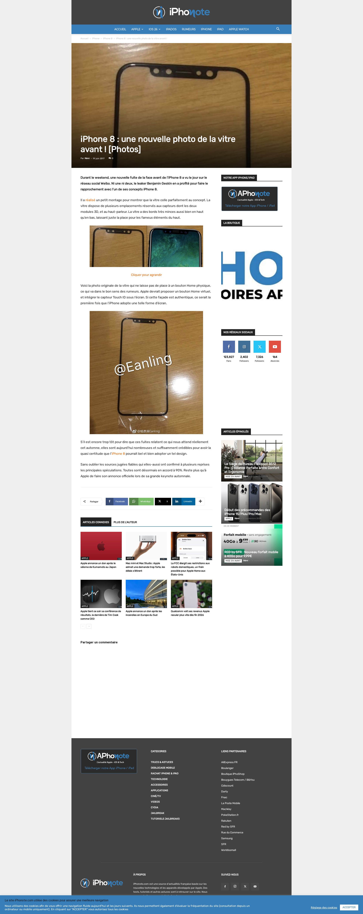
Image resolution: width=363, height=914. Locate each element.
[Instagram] (235, 886)
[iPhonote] (181, 12)
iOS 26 (153, 29)
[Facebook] (225, 887)
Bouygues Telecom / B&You (237, 779)
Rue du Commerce (232, 832)
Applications (159, 790)
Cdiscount (227, 785)
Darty (224, 791)
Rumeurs (189, 29)
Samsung (227, 838)
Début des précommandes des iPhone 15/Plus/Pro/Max (247, 512)
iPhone (206, 29)
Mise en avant (233, 476)
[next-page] (89, 626)
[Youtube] (255, 887)
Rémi (87, 158)
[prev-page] (83, 626)
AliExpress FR (229, 762)
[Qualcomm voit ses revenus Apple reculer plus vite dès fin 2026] (191, 594)
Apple (135, 29)
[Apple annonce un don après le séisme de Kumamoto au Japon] (101, 546)
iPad (220, 29)
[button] (277, 29)
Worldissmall (228, 850)
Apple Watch (239, 29)
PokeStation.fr (230, 815)
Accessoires (159, 784)
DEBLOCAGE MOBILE (163, 767)
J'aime (229, 342)
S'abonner (274, 342)
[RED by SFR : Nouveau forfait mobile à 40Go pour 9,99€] (251, 545)
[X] (245, 887)
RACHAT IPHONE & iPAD (164, 773)
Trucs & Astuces (162, 762)
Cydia (154, 807)
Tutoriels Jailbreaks (165, 818)
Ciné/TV (156, 796)
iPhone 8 (107, 38)
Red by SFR (228, 826)
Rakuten (226, 820)
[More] (200, 501)
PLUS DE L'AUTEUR (125, 522)
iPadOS (171, 29)
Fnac (224, 797)
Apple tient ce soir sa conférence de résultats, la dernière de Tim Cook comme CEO (101, 615)
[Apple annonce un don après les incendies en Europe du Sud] (146, 594)
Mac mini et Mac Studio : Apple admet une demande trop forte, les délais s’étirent (145, 567)
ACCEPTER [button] (349, 907)
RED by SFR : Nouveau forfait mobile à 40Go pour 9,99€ (251, 554)
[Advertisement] (251, 397)
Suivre (244, 342)
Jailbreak (157, 813)
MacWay (226, 809)
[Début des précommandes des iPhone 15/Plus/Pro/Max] (251, 503)
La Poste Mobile (230, 803)
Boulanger (227, 768)
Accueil (120, 29)
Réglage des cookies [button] (324, 907)
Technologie (159, 779)
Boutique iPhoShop (232, 774)
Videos (155, 801)
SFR (223, 844)
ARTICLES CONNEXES (96, 522)
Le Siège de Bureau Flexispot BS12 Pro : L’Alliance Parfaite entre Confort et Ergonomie (251, 468)
